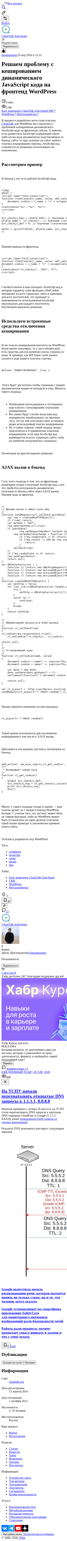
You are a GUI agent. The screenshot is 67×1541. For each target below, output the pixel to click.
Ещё (13, 1346)
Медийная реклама (21, 1510)
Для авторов (17, 1481)
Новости (14, 1452)
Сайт (4, 972)
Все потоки (14, 3)
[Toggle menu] (2, 4)
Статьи (13, 1448)
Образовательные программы (28, 1516)
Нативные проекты (21, 1513)
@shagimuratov (37, 952)
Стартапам (16, 1520)
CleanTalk (7, 123)
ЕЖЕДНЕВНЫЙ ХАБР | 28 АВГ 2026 (25, 1072)
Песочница (16, 1465)
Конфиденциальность (22, 1494)
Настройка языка (12, 1534)
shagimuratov (9, 55)
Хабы (12, 1455)
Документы (16, 1487)
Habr (22, 1537)
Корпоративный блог (22, 1507)
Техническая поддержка (38, 1534)
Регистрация (17, 1436)
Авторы (14, 1461)
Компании (15, 1458)
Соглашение (17, 1491)
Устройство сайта (20, 1477)
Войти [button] (5, 23)
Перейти (7, 1063)
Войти (13, 1432)
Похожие (30, 1362)
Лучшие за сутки (12, 1362)
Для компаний (18, 1484)
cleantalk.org (16, 1381)
